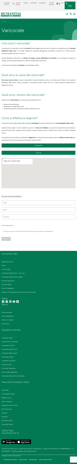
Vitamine (4, 413)
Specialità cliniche (7, 262)
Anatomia (5, 417)
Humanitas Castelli (7, 357)
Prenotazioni (38, 145)
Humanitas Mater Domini (9, 353)
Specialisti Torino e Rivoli (9, 405)
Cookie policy (33, 459)
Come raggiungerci (8, 316)
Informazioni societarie (10, 459)
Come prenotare (7, 312)
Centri (4, 265)
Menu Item (57, 3)
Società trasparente (8, 281)
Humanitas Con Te (7, 3)
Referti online (18, 3)
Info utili (38, 153)
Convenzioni (5, 324)
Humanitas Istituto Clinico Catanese (13, 376)
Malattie (4, 21)
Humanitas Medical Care (9, 349)
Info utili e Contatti (7, 320)
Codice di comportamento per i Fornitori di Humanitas (19, 292)
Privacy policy (23, 459)
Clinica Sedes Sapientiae (9, 372)
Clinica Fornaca (6, 364)
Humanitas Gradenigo (8, 368)
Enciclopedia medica (8, 394)
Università (33, 3)
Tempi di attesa (6, 284)
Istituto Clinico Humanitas (10, 342)
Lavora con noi (51, 3)
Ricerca (25, 3)
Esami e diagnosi (7, 401)
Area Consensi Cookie (45, 459)
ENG (62, 3)
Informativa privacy (8, 225)
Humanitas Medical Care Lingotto (12, 277)
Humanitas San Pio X (8, 345)
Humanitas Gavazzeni (8, 361)
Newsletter (5, 390)
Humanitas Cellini (7, 338)
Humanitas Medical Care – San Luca (13, 273)
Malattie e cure (6, 398)
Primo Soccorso (7, 409)
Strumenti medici (7, 420)
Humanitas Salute (7, 424)
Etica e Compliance (8, 288)
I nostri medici (6, 269)
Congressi (42, 3)
